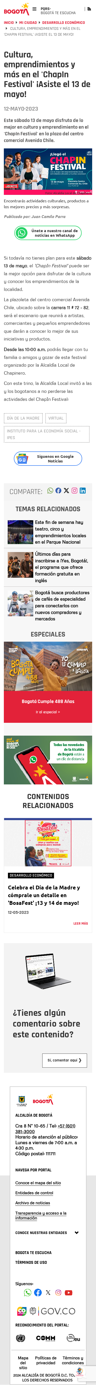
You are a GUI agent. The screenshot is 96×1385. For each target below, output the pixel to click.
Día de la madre (23, 418)
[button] (50, 492)
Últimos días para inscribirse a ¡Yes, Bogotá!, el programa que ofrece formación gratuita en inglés (61, 567)
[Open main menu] (34, 9)
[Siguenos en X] (48, 1292)
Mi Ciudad (28, 22)
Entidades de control (34, 1192)
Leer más (80, 923)
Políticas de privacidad (46, 1360)
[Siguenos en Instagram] (58, 1292)
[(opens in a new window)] (74, 492)
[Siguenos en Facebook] (27, 1292)
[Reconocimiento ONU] (20, 1337)
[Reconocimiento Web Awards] (73, 1337)
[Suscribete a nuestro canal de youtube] (68, 1292)
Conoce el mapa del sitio (38, 1182)
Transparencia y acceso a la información (41, 1215)
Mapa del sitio (23, 1362)
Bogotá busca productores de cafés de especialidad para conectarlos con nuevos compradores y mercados (62, 606)
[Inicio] (17, 9)
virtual (55, 418)
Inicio (9, 22)
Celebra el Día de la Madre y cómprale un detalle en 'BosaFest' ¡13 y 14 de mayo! (44, 895)
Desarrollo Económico (63, 22)
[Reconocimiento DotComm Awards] (45, 1337)
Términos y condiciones (73, 1360)
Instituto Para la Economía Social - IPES (44, 434)
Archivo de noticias (32, 1202)
